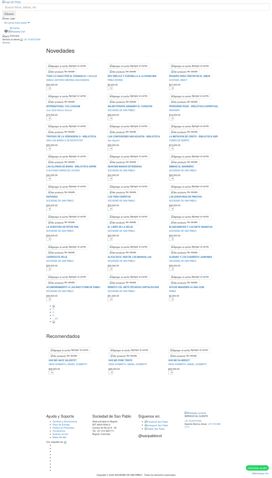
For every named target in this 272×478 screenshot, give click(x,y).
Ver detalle (69, 71)
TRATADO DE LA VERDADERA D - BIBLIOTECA (71, 136)
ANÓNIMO (174, 110)
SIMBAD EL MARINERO (181, 166)
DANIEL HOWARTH (77, 364)
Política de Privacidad (63, 427)
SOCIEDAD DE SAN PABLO (121, 110)
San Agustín (114, 140)
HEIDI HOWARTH (57, 364)
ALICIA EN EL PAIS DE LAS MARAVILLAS (129, 256)
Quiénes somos (60, 434)
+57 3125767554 (192, 420)
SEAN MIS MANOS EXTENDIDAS (125, 166)
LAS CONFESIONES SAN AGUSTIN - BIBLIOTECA (134, 136)
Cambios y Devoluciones (65, 421)
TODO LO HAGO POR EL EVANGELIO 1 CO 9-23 (71, 76)
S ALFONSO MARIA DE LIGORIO (63, 170)
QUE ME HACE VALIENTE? (63, 360)
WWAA (172, 291)
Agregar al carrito (77, 65)
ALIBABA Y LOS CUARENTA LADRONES (190, 256)
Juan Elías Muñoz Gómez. (59, 110)
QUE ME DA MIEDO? (179, 360)
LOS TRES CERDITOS (119, 196)
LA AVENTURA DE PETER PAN (62, 226)
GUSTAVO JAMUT (178, 79)
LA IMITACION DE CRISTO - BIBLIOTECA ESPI (193, 136)
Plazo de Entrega (61, 424)
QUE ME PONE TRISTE (120, 360)
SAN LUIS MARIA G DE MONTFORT (64, 140)
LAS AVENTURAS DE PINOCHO (185, 196)
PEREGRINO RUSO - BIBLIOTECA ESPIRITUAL (193, 106)
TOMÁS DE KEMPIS (179, 140)
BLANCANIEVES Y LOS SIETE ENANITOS (190, 226)
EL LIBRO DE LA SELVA (120, 226)
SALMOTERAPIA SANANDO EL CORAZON (130, 106)
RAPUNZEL (52, 196)
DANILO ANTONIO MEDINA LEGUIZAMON (67, 79)
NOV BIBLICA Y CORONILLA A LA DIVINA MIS (132, 76)
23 (56, 318)
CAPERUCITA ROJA (56, 256)
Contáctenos (59, 430)
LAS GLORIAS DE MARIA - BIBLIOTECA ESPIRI (71, 166)
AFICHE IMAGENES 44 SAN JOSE (186, 287)
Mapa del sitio (59, 437)
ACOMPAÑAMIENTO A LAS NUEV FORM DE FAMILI (73, 287)
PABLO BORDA (115, 79)
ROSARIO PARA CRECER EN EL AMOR (189, 76)
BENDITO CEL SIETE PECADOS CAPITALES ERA (133, 287)
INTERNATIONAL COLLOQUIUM (63, 106)
